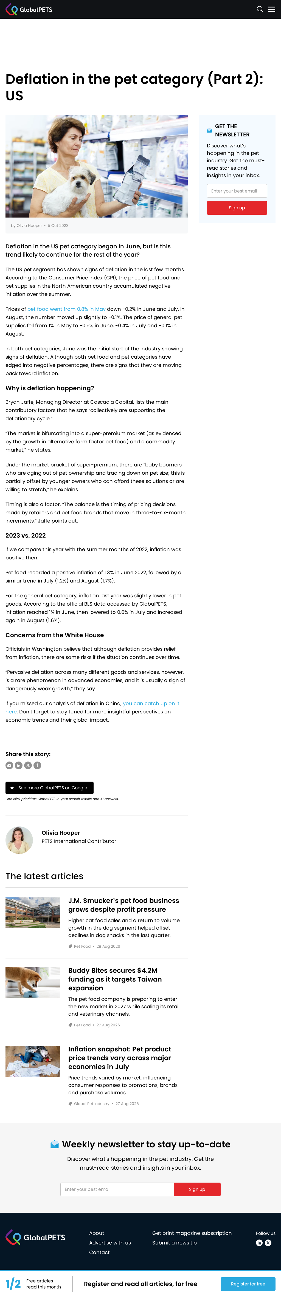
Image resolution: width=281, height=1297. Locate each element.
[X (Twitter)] (268, 1243)
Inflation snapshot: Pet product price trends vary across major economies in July (119, 1058)
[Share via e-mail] (9, 765)
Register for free (248, 1284)
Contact (99, 1252)
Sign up (237, 208)
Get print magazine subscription (192, 1233)
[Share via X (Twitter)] (28, 765)
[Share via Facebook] (37, 765)
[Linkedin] (259, 1243)
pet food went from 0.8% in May (66, 309)
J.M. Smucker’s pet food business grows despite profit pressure (123, 905)
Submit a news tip (174, 1242)
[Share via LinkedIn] (19, 765)
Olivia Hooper (29, 225)
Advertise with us (110, 1242)
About (96, 1233)
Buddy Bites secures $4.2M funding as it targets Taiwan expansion (115, 979)
